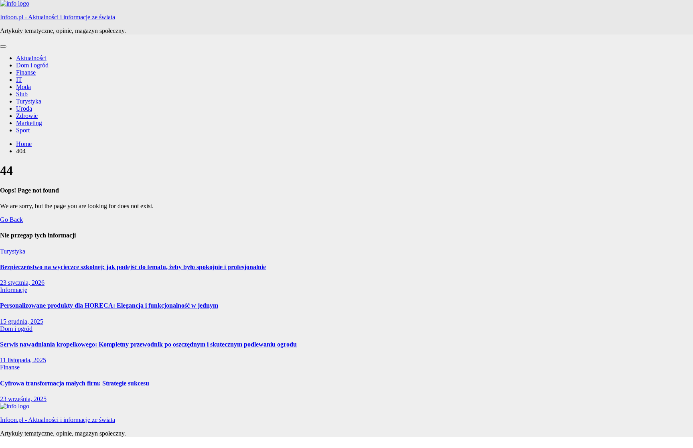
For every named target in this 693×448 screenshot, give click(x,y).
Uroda (24, 108)
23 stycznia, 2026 (22, 282)
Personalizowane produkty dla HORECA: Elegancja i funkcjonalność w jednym (109, 305)
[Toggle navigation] (3, 46)
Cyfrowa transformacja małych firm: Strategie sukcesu (74, 383)
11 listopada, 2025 (23, 360)
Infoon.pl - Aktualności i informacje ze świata (57, 17)
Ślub (22, 94)
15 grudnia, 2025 (21, 321)
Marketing (29, 123)
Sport (23, 130)
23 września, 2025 (23, 398)
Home (24, 143)
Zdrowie (27, 115)
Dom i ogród (32, 65)
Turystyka (28, 101)
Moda (23, 86)
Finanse (26, 72)
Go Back (11, 219)
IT (19, 79)
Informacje (13, 289)
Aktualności (31, 58)
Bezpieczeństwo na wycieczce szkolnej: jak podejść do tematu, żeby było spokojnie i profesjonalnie (133, 267)
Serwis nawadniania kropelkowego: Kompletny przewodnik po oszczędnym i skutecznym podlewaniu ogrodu (148, 344)
